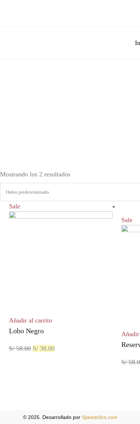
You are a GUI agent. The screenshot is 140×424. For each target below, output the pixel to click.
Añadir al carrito (30, 320)
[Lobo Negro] (61, 216)
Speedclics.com (99, 417)
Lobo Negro (26, 331)
